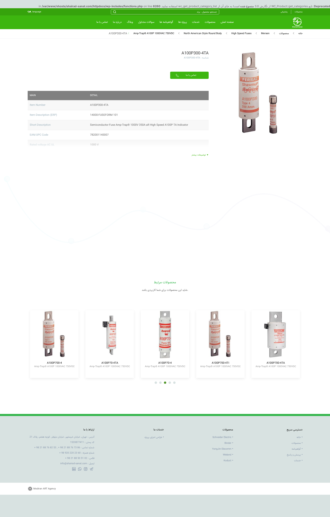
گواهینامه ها (166, 22)
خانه (300, 33)
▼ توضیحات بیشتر (200, 155)
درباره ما (117, 22)
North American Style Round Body (203, 33)
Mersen (265, 33)
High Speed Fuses (241, 33)
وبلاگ (130, 22)
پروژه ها (182, 22)
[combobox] (165, 12)
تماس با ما (102, 22)
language (36, 11)
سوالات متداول (146, 22)
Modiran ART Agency (44, 489)
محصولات (210, 22)
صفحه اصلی (227, 22)
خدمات (196, 22)
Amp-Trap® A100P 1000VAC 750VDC (153, 33)
